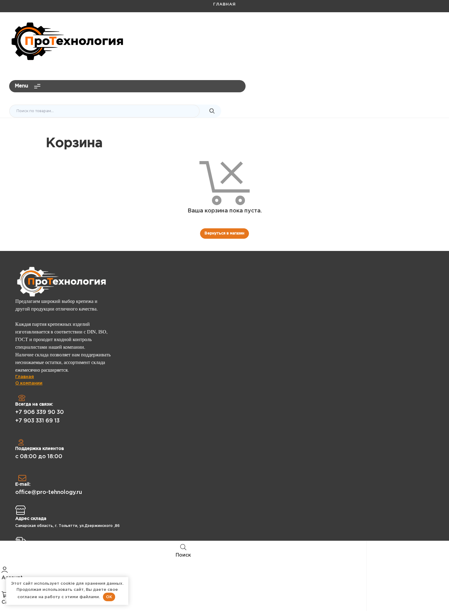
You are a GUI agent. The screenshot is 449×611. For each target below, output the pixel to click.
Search (212, 111)
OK (109, 596)
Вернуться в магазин (224, 233)
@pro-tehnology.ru (414, 29)
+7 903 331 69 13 (37, 420)
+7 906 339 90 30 (39, 412)
